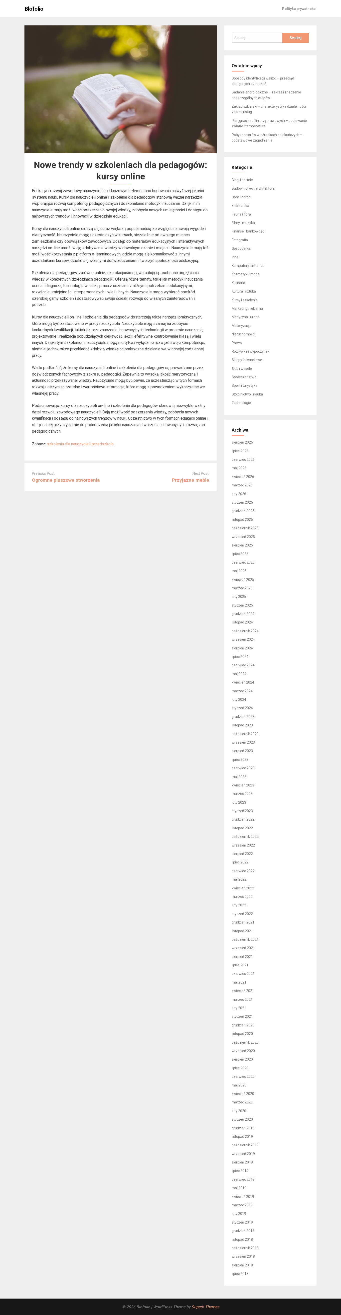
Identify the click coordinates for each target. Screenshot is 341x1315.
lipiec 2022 (240, 862)
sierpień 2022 (242, 854)
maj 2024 (239, 674)
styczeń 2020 (242, 1119)
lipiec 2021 (240, 965)
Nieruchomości (243, 334)
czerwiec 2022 (243, 871)
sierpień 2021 (242, 957)
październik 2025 (245, 528)
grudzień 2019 (243, 1128)
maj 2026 (239, 468)
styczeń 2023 (242, 811)
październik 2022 (245, 837)
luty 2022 (239, 905)
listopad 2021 (242, 931)
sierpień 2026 (242, 442)
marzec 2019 (242, 1205)
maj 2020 (239, 1085)
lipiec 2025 (240, 554)
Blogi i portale (242, 180)
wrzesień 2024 (243, 639)
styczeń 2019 (242, 1222)
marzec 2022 (242, 897)
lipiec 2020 (240, 1068)
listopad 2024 (242, 622)
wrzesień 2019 (243, 1154)
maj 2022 (239, 879)
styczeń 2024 (242, 708)
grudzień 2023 (243, 717)
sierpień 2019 (242, 1162)
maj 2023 (239, 777)
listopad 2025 (242, 520)
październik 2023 (245, 734)
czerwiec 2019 (243, 1179)
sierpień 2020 (242, 1059)
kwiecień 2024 (243, 682)
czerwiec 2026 (243, 460)
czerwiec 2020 (243, 1077)
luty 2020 (239, 1111)
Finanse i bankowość (248, 231)
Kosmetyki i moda (246, 274)
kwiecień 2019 (243, 1197)
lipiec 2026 (240, 451)
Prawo (237, 343)
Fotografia (240, 240)
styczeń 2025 (242, 605)
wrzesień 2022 (243, 845)
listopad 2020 (242, 1034)
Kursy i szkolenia (245, 300)
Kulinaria (238, 283)
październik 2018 (245, 1248)
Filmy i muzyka (243, 223)
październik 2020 (245, 1042)
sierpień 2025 (242, 545)
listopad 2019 (242, 1137)
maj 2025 (239, 571)
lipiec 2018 (240, 1274)
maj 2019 (239, 1188)
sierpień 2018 (242, 1265)
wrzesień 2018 (243, 1256)
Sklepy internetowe (247, 360)
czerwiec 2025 (243, 562)
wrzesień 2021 (243, 948)
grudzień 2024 (243, 614)
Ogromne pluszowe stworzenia (66, 480)
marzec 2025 (242, 588)
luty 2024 (239, 699)
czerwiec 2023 (243, 768)
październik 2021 (245, 939)
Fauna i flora (241, 214)
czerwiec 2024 (243, 665)
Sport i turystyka (244, 385)
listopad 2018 (242, 1239)
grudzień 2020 (243, 1025)
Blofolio (34, 9)
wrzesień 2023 (243, 742)
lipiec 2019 (240, 1171)
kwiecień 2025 (243, 580)
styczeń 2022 (242, 914)
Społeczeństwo (244, 377)
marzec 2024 (242, 691)
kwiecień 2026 (243, 477)
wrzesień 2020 (243, 1051)
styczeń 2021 (242, 1016)
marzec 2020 (242, 1102)
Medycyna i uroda (245, 317)
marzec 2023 (242, 794)
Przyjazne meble (190, 480)
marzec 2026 (242, 485)
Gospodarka (241, 248)
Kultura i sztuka (244, 291)
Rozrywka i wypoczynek (250, 351)
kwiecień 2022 (243, 888)
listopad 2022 (242, 828)
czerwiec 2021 (243, 974)
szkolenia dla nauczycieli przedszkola (80, 444)
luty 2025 (239, 597)
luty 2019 (239, 1214)
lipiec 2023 (240, 760)
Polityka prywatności (299, 9)
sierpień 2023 (242, 751)
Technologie (241, 403)
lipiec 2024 (240, 657)
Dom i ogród (241, 197)
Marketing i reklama (247, 308)
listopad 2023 (242, 725)
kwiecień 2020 (243, 1094)
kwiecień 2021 (243, 991)
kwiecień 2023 (243, 785)
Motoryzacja (241, 326)
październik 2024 (245, 631)
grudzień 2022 (243, 819)
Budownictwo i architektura (253, 188)
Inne (235, 257)
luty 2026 (239, 494)
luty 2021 (239, 1008)
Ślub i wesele (242, 369)
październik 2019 (245, 1145)
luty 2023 (239, 802)
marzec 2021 (242, 1000)
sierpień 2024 (242, 648)
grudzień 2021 (243, 922)
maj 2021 (239, 982)
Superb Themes (205, 1307)
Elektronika (240, 206)
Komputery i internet (248, 266)
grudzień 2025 (243, 511)
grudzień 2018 (243, 1231)
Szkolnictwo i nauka (247, 394)
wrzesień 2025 (243, 537)
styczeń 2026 (242, 502)
